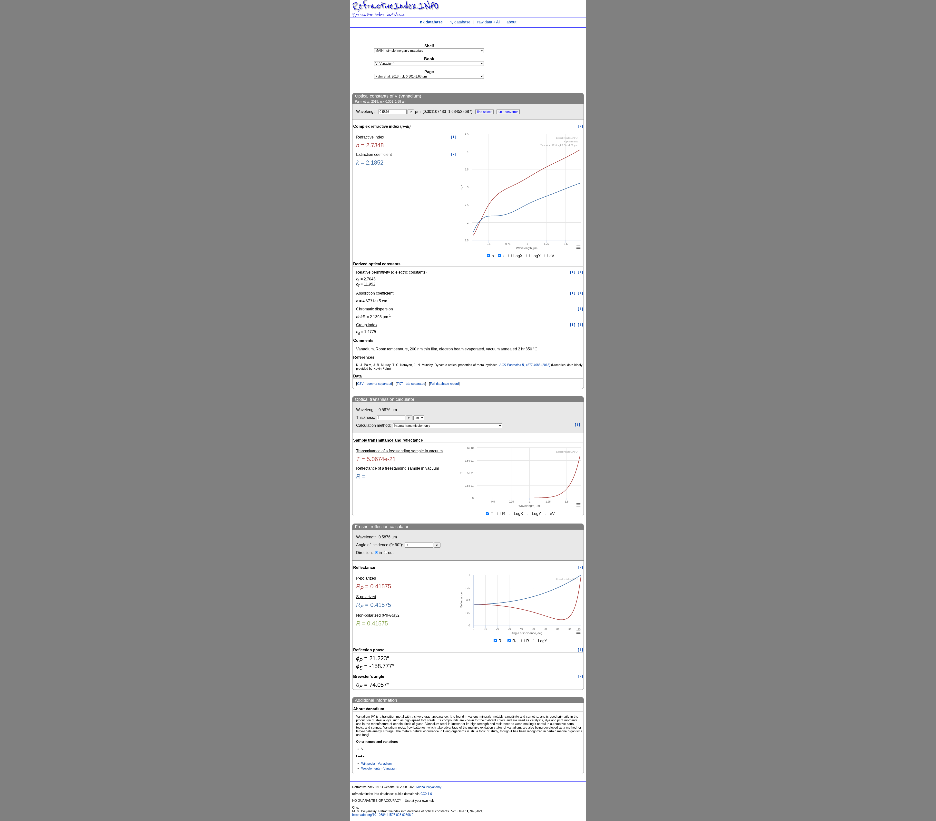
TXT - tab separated (411, 384)
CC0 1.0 (426, 794)
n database (459, 22)
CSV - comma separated (374, 384)
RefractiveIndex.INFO (395, 6)
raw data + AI (488, 22)
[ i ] (580, 126)
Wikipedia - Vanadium (376, 763)
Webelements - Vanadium (379, 768)
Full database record (444, 384)
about (511, 22)
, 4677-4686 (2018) (524, 365)
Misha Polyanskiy (428, 787)
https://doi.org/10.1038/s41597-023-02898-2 (382, 815)
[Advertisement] (547, 60)
